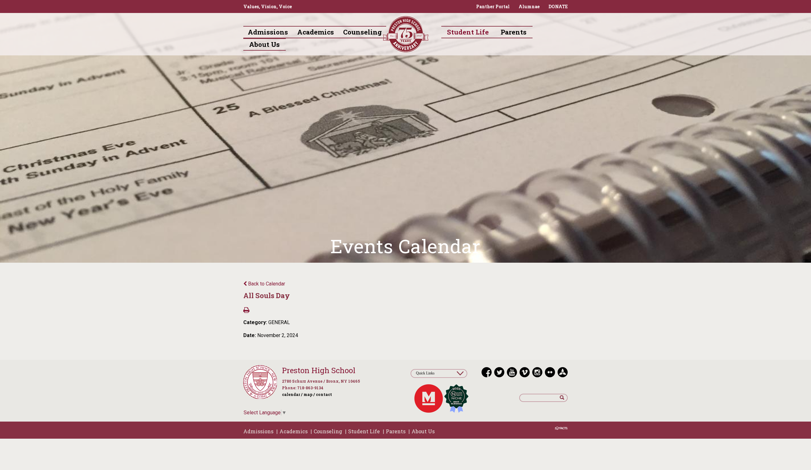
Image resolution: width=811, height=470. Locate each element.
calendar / (292, 394)
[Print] (246, 311)
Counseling (328, 431)
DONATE (558, 6)
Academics (293, 431)
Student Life (364, 431)
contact (324, 394)
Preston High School (318, 370)
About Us (423, 431)
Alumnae (529, 6)
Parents (396, 431)
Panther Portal (493, 6)
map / (309, 394)
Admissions (258, 431)
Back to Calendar (266, 284)
